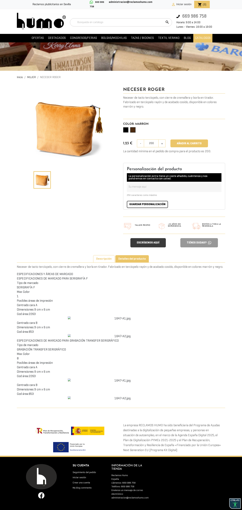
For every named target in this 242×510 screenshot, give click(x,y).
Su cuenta (81, 465)
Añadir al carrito (189, 143)
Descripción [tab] (104, 259)
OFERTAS (38, 38)
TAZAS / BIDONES (142, 38)
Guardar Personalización (147, 204)
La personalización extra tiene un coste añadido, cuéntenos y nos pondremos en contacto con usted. (168, 177)
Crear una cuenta (81, 483)
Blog (187, 38)
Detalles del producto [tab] (132, 259)
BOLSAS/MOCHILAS (114, 38)
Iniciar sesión (79, 477)
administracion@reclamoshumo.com (130, 498)
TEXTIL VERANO (168, 38)
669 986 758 (194, 16)
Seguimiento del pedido (84, 472)
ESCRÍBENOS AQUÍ (148, 243)
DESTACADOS (57, 38)
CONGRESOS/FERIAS (83, 38)
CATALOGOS (203, 38)
